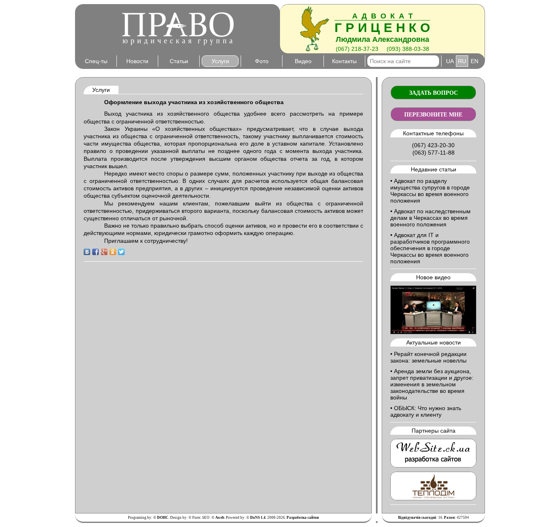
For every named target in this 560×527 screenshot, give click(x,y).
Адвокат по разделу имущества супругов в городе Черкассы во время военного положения (430, 191)
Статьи (179, 61)
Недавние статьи (433, 169)
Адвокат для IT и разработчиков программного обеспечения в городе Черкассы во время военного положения (430, 248)
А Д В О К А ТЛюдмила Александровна (382, 27)
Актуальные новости (433, 342)
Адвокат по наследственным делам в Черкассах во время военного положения (430, 218)
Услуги (220, 61)
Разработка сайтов (303, 518)
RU (462, 61)
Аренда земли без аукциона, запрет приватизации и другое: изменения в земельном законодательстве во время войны (431, 384)
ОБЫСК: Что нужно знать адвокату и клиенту (425, 411)
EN (474, 61)
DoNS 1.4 (258, 518)
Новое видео (433, 277)
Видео (303, 61)
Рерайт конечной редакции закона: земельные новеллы (428, 357)
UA (450, 61)
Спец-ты (96, 61)
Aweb (219, 518)
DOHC (162, 518)
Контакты (344, 61)
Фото (262, 61)
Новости (137, 61)
